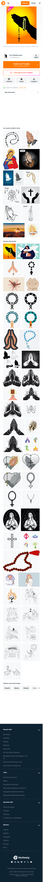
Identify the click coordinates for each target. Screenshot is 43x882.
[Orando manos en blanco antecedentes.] (29, 464)
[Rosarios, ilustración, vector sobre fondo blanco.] (21, 850)
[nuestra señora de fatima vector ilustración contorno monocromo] (12, 271)
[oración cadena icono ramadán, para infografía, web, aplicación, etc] (27, 407)
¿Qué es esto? (22, 88)
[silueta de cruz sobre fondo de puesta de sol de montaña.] (14, 288)
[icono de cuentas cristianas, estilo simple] (12, 751)
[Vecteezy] (3, 3)
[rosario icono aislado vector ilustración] (13, 486)
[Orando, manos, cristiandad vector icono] (11, 624)
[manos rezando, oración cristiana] (13, 199)
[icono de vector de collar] (12, 769)
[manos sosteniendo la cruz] (12, 234)
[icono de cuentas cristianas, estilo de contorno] (12, 732)
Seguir (36, 57)
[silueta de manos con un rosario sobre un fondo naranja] (9, 324)
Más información (10, 92)
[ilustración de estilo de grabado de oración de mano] (13, 180)
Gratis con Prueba (22, 65)
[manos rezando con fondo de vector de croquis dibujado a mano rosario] (10, 658)
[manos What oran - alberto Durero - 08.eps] (12, 506)
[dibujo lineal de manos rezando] (12, 253)
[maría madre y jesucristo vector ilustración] (29, 159)
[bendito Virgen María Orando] (21, 790)
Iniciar (33, 3)
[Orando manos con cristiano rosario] (12, 158)
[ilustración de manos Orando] (10, 406)
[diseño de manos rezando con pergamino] (10, 303)
